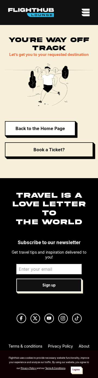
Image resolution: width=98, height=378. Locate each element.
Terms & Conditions (55, 368)
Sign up (49, 285)
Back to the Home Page (40, 128)
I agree (76, 369)
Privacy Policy (60, 346)
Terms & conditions (25, 346)
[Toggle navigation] (84, 12)
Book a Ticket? (49, 149)
